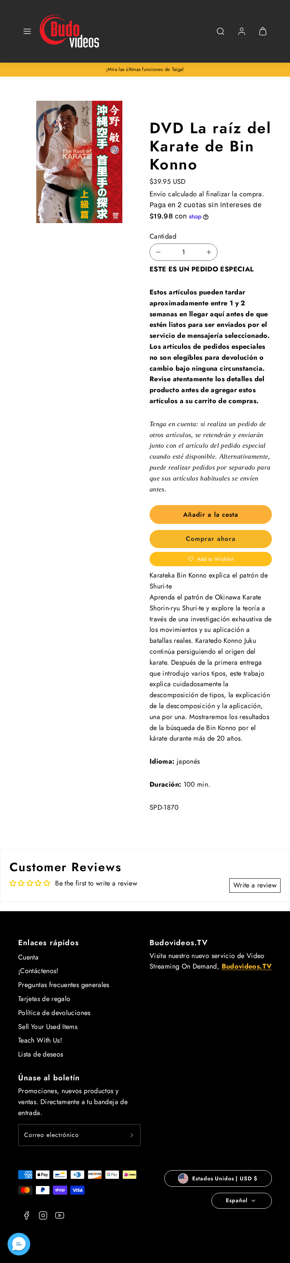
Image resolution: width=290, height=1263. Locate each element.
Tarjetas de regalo (44, 999)
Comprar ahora (210, 538)
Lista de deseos (40, 1054)
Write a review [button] (254, 885)
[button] (27, 31)
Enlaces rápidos (48, 942)
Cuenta (28, 957)
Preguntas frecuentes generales (64, 985)
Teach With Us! (40, 1040)
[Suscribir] (131, 1135)
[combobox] (220, 35)
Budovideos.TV (179, 942)
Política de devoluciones (54, 1013)
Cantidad (163, 236)
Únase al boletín (49, 1077)
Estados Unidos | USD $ (224, 1178)
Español (236, 1200)
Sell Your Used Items (47, 1027)
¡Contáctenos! (38, 971)
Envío (158, 194)
